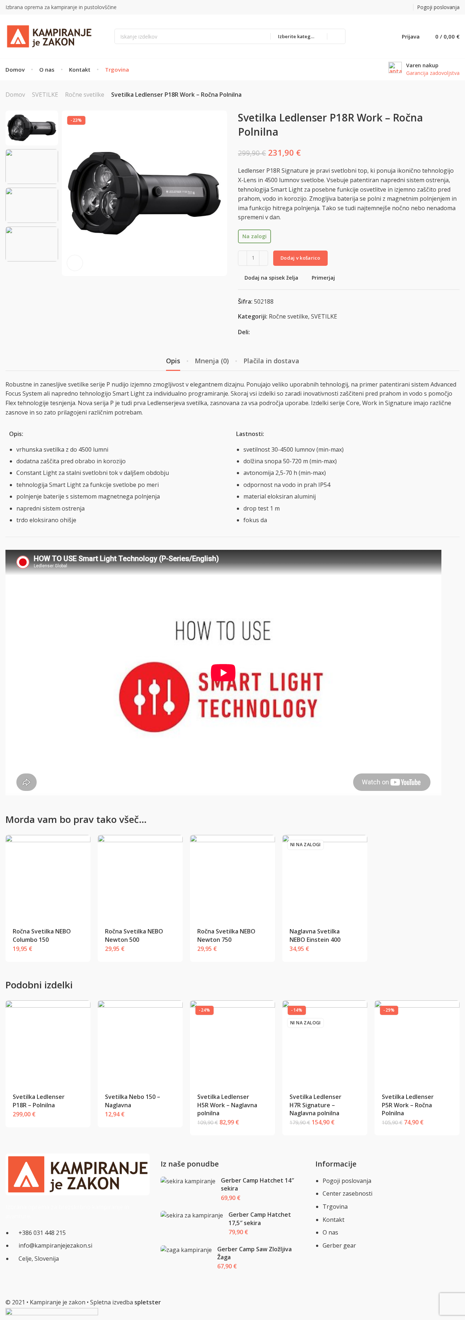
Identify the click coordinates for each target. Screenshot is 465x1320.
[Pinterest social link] (398, 7)
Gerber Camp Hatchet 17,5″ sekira (260, 1219)
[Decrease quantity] (242, 258)
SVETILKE (45, 95)
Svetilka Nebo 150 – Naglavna (132, 1101)
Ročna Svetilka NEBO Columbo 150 (42, 935)
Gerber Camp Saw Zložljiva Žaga (254, 1253)
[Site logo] (49, 36)
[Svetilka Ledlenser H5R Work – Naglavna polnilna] (232, 1043)
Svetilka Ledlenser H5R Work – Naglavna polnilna (227, 1105)
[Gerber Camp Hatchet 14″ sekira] (187, 1181)
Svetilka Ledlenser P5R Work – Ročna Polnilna (408, 1105)
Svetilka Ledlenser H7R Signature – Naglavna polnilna (315, 1105)
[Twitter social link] (407, 7)
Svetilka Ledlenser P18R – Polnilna (39, 1101)
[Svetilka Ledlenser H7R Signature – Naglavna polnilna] (325, 1043)
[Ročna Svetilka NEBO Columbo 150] (48, 877)
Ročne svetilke (84, 95)
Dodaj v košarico (300, 258)
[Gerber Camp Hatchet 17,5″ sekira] (191, 1215)
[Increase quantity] (263, 258)
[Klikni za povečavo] (74, 263)
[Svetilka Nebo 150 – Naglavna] (140, 1043)
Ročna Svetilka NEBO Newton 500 (134, 935)
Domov (15, 95)
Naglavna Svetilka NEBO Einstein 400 (315, 935)
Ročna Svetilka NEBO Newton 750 (226, 935)
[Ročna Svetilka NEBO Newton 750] (232, 877)
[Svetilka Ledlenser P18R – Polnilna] (48, 1043)
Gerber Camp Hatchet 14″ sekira (257, 1184)
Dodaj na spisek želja (271, 278)
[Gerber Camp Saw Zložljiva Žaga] (186, 1250)
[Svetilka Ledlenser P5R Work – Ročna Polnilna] (417, 1043)
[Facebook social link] (389, 7)
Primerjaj (323, 278)
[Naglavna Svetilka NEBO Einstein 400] (325, 877)
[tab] (173, 361)
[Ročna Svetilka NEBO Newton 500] (140, 877)
